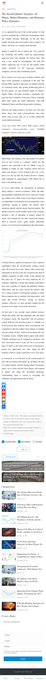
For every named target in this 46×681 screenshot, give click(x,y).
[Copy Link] (23, 403)
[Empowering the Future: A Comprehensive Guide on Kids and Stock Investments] (9, 557)
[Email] (23, 399)
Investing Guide (10, 442)
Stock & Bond (21, 26)
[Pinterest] (23, 392)
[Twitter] (23, 384)
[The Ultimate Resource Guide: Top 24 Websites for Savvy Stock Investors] (9, 495)
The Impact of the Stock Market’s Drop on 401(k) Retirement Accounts (27, 580)
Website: (7, 646)
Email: (7, 641)
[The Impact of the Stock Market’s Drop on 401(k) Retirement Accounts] (9, 581)
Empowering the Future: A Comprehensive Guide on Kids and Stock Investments (29, 555)
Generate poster (10, 457)
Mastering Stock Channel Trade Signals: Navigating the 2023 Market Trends (30, 592)
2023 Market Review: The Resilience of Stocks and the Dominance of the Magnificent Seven (29, 518)
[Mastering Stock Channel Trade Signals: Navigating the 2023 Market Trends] (9, 594)
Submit (23, 659)
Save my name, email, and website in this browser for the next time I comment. (22, 652)
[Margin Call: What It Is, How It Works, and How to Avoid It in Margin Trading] (9, 532)
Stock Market (25, 442)
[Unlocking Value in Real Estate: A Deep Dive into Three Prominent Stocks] (9, 507)
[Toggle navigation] (42, 3)
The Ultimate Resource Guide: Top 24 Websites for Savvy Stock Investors (30, 493)
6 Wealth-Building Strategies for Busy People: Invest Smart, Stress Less (30, 604)
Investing (39, 442)
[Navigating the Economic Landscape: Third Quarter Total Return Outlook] (9, 569)
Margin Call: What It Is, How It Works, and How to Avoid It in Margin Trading (30, 530)
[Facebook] (23, 388)
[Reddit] (23, 396)
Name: (7, 635)
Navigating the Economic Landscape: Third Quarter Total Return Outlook (30, 567)
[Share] (23, 407)
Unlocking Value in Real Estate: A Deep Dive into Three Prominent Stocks (30, 506)
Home (3, 9)
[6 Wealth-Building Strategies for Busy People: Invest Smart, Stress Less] (9, 606)
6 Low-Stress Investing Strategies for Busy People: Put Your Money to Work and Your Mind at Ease (30, 543)
